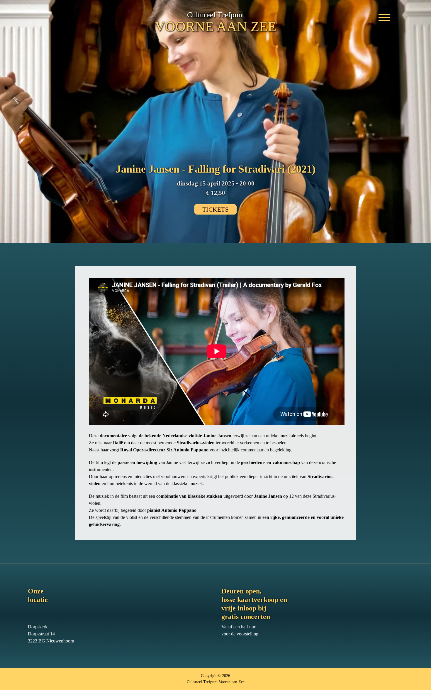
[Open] (384, 15)
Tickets (215, 209)
